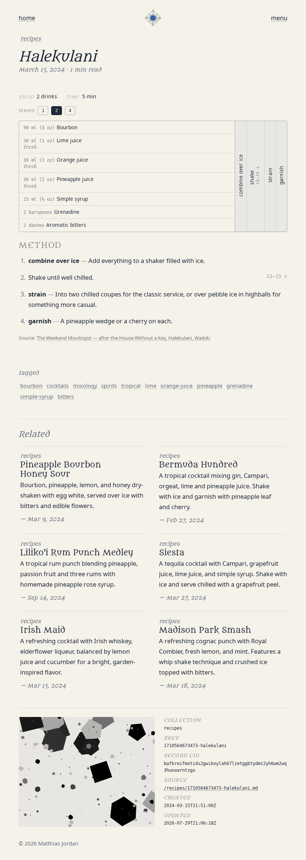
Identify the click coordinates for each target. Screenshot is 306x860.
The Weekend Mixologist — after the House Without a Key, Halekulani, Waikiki (123, 337)
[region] (153, 176)
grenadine (240, 385)
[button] (127, 127)
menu (279, 17)
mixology (85, 385)
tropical (131, 385)
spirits (109, 385)
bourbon (31, 385)
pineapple (209, 385)
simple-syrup (36, 396)
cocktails (58, 385)
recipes (30, 38)
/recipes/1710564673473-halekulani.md (211, 788)
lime (150, 385)
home (27, 17)
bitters (65, 396)
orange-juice (176, 385)
